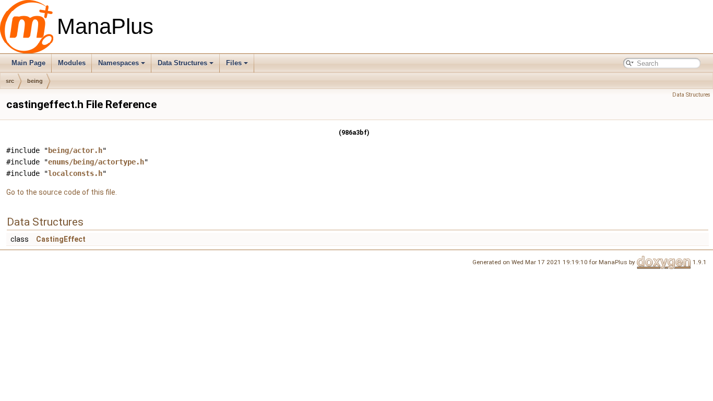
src (10, 81)
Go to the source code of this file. (61, 192)
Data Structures (182, 63)
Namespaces (118, 63)
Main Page (28, 63)
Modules (72, 63)
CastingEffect (61, 239)
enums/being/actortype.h (96, 162)
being (35, 81)
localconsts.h (75, 173)
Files (234, 63)
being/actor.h (75, 150)
